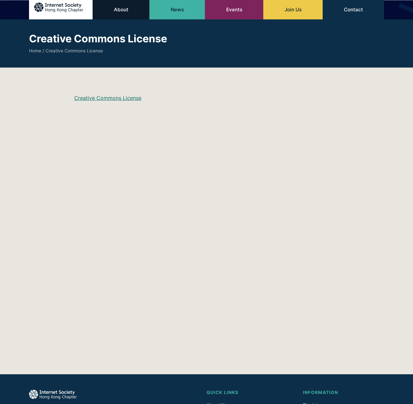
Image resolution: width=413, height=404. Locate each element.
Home (35, 50)
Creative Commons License (107, 98)
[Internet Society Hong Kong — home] (61, 9)
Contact (353, 9)
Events (234, 9)
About (121, 9)
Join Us (293, 9)
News (177, 9)
